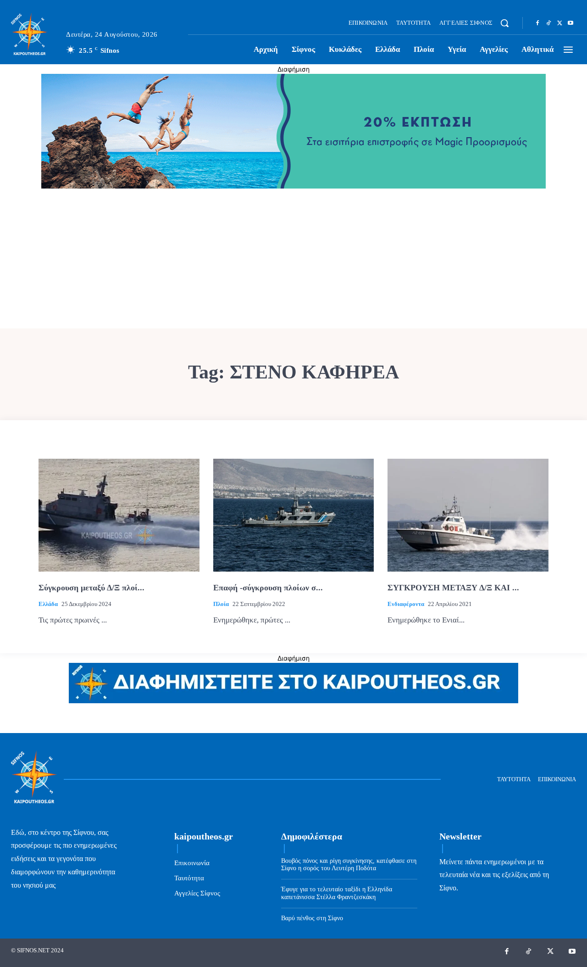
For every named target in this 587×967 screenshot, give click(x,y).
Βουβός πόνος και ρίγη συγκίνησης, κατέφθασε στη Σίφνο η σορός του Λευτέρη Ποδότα (348, 864)
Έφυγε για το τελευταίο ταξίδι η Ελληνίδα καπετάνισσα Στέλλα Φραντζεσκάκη (336, 893)
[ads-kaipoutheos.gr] (293, 701)
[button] (504, 23)
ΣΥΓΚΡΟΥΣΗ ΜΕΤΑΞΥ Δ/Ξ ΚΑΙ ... (453, 587)
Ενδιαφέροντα (406, 603)
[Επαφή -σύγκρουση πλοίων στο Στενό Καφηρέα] (293, 515)
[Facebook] (537, 23)
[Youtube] (570, 23)
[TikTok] (548, 23)
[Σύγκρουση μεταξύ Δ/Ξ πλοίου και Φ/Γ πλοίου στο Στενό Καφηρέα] (119, 515)
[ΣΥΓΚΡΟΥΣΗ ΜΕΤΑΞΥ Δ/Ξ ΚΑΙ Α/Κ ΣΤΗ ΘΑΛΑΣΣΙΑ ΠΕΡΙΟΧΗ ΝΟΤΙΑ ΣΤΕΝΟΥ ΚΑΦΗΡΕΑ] (468, 515)
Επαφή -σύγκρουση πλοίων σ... (268, 587)
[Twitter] (559, 23)
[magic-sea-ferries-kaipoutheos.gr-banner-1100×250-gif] (293, 186)
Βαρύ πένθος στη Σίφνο (312, 918)
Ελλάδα (48, 603)
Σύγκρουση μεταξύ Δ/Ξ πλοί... (91, 587)
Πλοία (221, 603)
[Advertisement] (293, 259)
